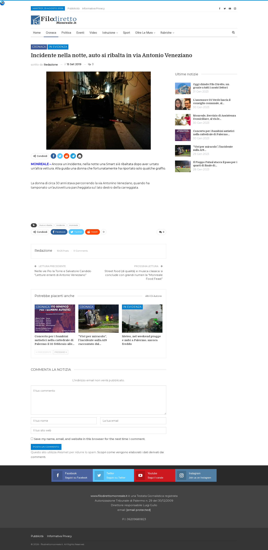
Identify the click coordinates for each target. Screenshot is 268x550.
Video (93, 32)
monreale (73, 225)
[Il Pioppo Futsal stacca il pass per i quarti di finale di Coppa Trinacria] (183, 166)
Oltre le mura (144, 32)
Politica (66, 32)
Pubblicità (73, 8)
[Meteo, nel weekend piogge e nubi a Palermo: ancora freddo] (142, 318)
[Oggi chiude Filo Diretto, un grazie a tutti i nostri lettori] (183, 88)
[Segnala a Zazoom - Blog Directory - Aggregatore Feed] (2, 3)
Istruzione (108, 32)
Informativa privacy (93, 8)
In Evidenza (58, 46)
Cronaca (51, 32)
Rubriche (166, 32)
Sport (126, 32)
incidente (60, 225)
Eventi (80, 32)
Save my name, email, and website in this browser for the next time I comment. (89, 439)
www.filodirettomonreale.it (109, 496)
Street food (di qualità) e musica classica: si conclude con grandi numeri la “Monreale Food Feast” (134, 274)
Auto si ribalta (45, 225)
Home (37, 32)
